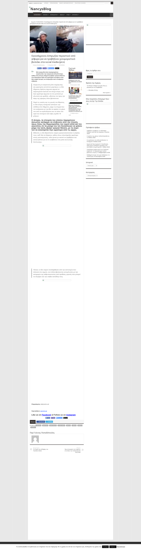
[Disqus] (57, 475)
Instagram (71, 415)
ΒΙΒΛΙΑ (62, 14)
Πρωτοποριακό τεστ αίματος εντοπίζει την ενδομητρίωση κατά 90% (72, 450)
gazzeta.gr (43, 411)
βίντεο (68, 425)
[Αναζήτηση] (112, 3)
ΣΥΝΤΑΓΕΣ (75, 14)
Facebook (46, 415)
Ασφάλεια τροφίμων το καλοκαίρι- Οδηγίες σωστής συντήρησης (97, 131)
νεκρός (80, 425)
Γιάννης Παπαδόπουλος (39, 65)
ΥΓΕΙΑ (67, 14)
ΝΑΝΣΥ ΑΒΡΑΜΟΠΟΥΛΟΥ (66, 3)
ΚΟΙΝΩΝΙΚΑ (37, 14)
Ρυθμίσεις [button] (112, 546)
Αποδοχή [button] (105, 546)
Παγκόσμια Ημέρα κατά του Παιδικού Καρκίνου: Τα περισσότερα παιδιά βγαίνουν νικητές (98, 151)
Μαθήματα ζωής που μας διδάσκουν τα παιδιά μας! (75, 81)
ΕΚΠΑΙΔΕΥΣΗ (53, 14)
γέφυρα (74, 425)
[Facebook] (100, 3)
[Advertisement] (98, 57)
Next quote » (106, 92)
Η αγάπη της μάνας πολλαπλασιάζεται (98, 136)
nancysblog (53, 425)
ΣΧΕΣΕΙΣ (45, 14)
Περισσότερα (121, 546)
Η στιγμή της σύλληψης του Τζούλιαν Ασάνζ (40, 449)
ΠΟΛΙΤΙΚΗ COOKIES (80, 3)
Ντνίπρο (33, 427)
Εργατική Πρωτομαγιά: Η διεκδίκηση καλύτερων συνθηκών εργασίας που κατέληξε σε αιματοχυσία (97, 145)
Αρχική (33, 22)
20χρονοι (38, 425)
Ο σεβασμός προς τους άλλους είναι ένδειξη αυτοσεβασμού (75, 97)
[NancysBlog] (40, 8)
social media (61, 425)
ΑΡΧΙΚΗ (46, 3)
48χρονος (45, 425)
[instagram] (102, 3)
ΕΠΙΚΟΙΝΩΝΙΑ (54, 3)
